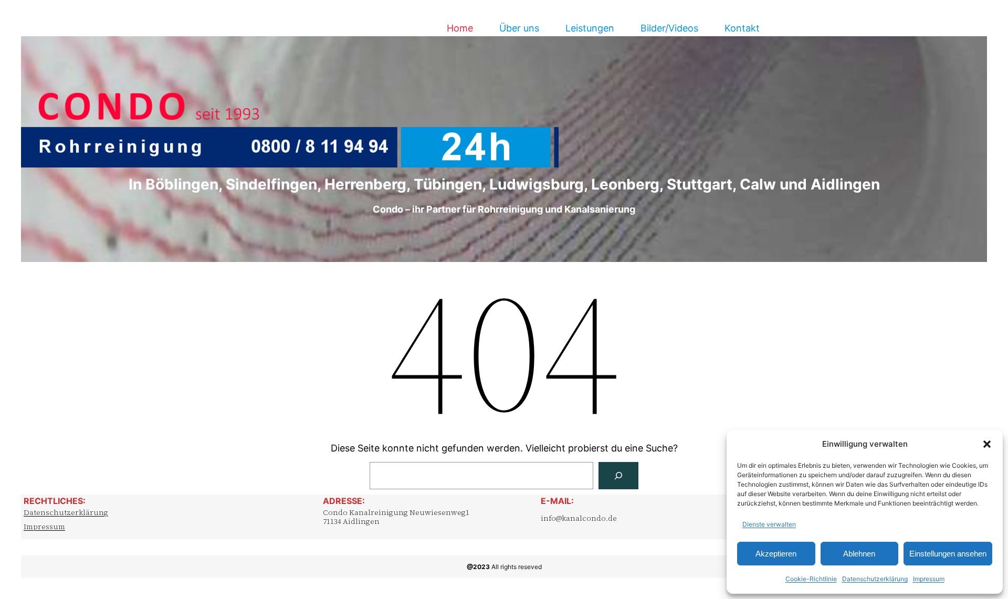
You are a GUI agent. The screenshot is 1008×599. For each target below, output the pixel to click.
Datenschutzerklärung (875, 579)
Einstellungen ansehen (947, 553)
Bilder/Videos (669, 28)
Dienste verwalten (769, 524)
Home (460, 28)
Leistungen (589, 28)
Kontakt (742, 28)
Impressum (928, 579)
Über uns (519, 28)
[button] (987, 444)
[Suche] (618, 475)
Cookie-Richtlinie (811, 579)
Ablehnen (859, 553)
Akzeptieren (775, 553)
